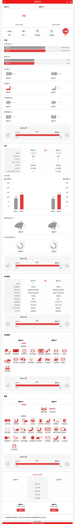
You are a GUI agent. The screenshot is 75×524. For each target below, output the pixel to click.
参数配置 (41, 517)
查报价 (21, 510)
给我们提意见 (37, 521)
